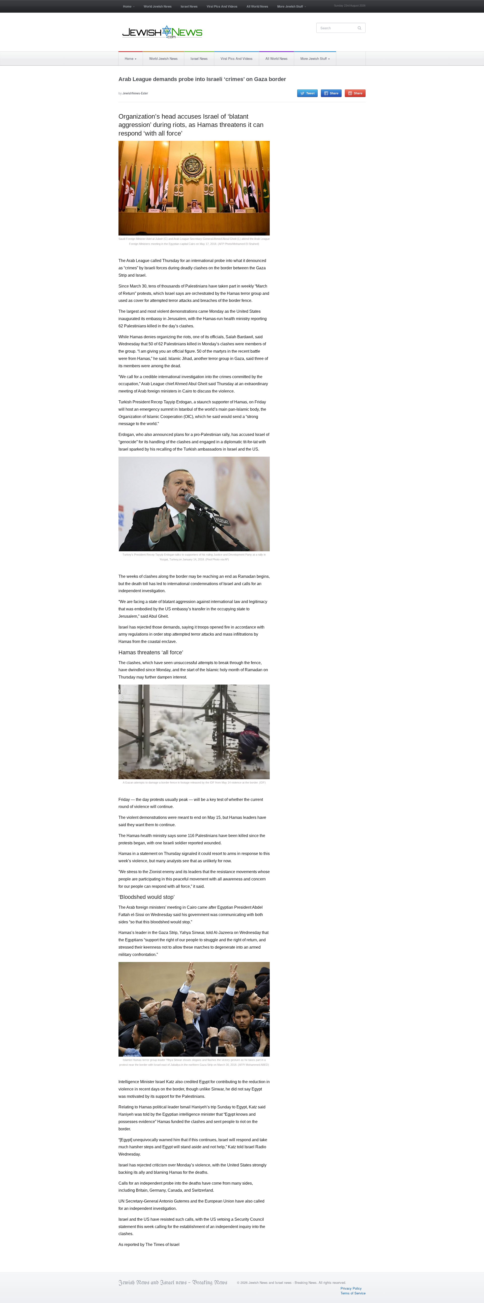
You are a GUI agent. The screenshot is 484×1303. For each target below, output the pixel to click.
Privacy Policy (351, 1288)
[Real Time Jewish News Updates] (162, 31)
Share (334, 93)
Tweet (310, 93)
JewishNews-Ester (135, 93)
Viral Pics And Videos (222, 6)
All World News (257, 6)
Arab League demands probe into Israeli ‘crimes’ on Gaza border (202, 79)
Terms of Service (353, 1293)
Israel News (189, 6)
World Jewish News (158, 6)
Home (125, 8)
